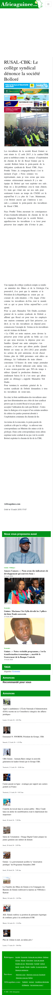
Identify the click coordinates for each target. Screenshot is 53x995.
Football (36, 963)
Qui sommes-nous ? (36, 985)
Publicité (25, 982)
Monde (23, 960)
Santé (17, 967)
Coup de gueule (39, 960)
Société (17, 957)
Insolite (32, 967)
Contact (31, 982)
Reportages (29, 963)
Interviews (29, 960)
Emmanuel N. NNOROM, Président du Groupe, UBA (23, 736)
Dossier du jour (20, 963)
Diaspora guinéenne (21, 970)
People (27, 967)
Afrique (17, 960)
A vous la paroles (41, 967)
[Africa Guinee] (21, 4)
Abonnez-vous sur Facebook (35, 974)
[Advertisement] (26, 28)
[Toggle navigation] (48, 4)
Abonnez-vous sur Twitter (24, 978)
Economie (16, 671)
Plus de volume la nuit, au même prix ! (18, 939)
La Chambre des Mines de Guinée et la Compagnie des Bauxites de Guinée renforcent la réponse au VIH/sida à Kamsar (24, 890)
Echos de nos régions (35, 957)
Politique (45, 957)
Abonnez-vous (20, 974)
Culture (42, 963)
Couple (22, 967)
